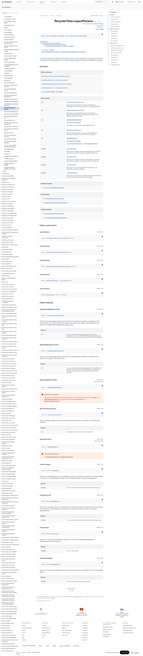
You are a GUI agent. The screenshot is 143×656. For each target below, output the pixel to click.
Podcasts (24, 640)
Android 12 (85, 637)
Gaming (44, 625)
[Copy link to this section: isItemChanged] (51, 464)
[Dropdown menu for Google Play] (58, 2)
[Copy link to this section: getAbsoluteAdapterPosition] (61, 309)
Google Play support (127, 630)
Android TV (64, 635)
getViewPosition (71, 138)
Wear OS (64, 628)
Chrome (47, 646)
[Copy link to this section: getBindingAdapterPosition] (60, 345)
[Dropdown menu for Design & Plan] (36, 2)
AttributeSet (59, 88)
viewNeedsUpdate (71, 173)
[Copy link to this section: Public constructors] (58, 225)
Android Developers (44, 15)
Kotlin (97, 29)
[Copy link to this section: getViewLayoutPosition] (57, 409)
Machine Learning (46, 628)
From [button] (53, 187)
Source (23, 632)
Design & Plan (30, 1)
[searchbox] (10, 13)
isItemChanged (71, 148)
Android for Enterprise (27, 628)
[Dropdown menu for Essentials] (23, 2)
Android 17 (85, 625)
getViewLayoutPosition (73, 130)
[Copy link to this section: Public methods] (54, 303)
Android (24, 625)
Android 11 (84, 640)
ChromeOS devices (66, 630)
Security (24, 630)
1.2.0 (102, 309)
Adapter (69, 116)
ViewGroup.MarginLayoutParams (78, 36)
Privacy (43, 635)
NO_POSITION (83, 335)
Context (51, 88)
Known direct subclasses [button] (63, 51)
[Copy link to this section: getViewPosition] (52, 439)
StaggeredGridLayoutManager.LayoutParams (73, 52)
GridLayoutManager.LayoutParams (50, 52)
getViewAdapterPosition (74, 120)
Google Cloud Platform (64, 646)
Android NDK (106, 636)
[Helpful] (100, 16)
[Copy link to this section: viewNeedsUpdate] (54, 558)
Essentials (18, 1)
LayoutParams (44, 58)
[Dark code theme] (102, 34)
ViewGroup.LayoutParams (56, 80)
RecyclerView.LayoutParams (56, 36)
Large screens (65, 625)
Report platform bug (127, 625)
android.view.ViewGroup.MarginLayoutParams (55, 44)
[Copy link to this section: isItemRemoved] (52, 495)
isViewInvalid (71, 165)
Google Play (53, 1)
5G (42, 637)
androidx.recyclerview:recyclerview (95, 23)
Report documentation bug (129, 628)
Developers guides (107, 629)
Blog (64, 1)
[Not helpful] (102, 16)
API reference (6, 7)
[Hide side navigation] (17, 653)
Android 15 (85, 630)
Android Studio (131, 1)
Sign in (139, 1)
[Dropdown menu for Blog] (68, 2)
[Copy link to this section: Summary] (49, 67)
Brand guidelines (36, 652)
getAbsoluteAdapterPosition (75, 102)
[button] (9, 171)
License (28, 652)
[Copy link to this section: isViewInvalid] (50, 528)
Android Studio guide (108, 627)
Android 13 (85, 635)
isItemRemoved (71, 157)
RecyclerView (66, 58)
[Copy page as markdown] (99, 21)
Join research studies (128, 632)
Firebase (54, 646)
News (23, 635)
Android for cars (66, 632)
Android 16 (85, 628)
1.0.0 (102, 27)
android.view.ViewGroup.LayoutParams (51, 43)
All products (76, 646)
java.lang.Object (44, 41)
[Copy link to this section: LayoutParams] (51, 232)
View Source (99, 25)
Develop (42, 1)
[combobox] (102, 1)
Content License (78, 596)
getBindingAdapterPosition (75, 110)
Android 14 (85, 632)
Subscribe (125, 652)
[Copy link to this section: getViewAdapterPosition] (58, 380)
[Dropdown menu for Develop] (46, 2)
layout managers (80, 58)
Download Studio (107, 634)
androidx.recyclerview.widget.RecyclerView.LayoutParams (60, 46)
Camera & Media (46, 632)
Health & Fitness (45, 630)
